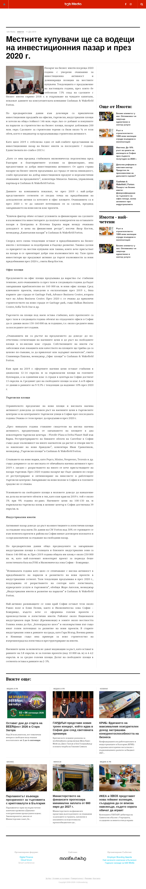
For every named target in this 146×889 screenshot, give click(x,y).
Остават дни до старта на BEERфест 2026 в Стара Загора (24, 726)
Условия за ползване (61, 878)
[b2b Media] (73, 4)
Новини (104, 689)
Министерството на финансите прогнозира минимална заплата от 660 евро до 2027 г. (71, 801)
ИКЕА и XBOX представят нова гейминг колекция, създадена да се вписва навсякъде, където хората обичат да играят (118, 803)
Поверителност (77, 878)
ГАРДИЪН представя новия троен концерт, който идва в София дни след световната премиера (73, 728)
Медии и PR (12, 689)
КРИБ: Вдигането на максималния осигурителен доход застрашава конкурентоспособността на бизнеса (119, 730)
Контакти (96, 878)
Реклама (88, 878)
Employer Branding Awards (119, 857)
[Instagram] (131, 4)
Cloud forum (26, 859)
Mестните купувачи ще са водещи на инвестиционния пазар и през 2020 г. (70, 47)
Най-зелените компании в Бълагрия (119, 859)
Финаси (57, 762)
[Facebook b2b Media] (125, 4)
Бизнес (10, 762)
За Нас (48, 878)
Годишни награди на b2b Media (119, 862)
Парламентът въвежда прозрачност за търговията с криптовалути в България (25, 799)
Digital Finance (26, 857)
